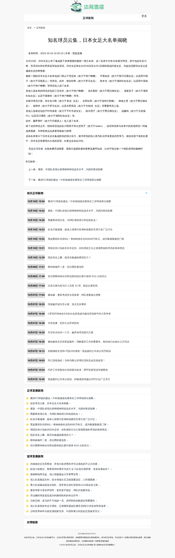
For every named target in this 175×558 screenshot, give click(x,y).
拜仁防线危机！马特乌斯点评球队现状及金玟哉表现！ (76, 360)
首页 (29, 27)
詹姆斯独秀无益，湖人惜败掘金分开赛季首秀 (54, 474)
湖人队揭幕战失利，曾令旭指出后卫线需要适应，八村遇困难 (62, 479)
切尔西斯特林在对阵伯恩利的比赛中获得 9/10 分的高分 (77, 276)
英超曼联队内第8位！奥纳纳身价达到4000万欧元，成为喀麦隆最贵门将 (86, 239)
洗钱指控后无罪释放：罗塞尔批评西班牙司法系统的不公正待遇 (63, 464)
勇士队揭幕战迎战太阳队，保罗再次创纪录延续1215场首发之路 (64, 485)
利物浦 (89, 105)
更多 (144, 16)
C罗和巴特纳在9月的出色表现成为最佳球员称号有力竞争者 (79, 313)
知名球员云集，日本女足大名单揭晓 (49, 403)
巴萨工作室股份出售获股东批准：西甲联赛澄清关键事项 (78, 369)
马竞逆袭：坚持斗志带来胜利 (63, 323)
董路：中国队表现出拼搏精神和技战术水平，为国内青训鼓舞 (70, 169)
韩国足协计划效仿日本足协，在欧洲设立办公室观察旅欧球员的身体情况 (86, 248)
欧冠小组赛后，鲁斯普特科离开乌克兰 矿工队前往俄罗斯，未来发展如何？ (70, 469)
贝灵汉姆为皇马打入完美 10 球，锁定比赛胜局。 (74, 285)
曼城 (69, 101)
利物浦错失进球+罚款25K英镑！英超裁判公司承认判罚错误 (79, 351)
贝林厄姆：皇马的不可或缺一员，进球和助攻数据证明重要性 (62, 500)
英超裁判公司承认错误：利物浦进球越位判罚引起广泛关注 (79, 379)
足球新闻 (88, 18)
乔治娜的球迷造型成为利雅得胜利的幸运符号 (54, 495)
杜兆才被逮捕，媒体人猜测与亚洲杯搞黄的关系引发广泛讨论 (80, 229)
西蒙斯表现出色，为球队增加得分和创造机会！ (73, 220)
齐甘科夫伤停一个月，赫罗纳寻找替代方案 (70, 332)
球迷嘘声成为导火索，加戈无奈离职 (67, 304)
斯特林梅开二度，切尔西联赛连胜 (66, 267)
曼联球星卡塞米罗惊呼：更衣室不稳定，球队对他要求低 (60, 490)
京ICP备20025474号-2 (87, 534)
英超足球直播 (36, 148)
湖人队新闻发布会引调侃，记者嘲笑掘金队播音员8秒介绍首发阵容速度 (68, 506)
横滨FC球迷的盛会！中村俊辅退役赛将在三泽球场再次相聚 (69, 179)
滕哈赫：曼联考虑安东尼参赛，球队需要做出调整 (74, 295)
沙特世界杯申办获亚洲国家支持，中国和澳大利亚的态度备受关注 (65, 511)
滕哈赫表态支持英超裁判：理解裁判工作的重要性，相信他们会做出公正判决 (88, 341)
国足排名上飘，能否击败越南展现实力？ (69, 257)
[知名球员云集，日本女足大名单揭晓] (87, 11)
